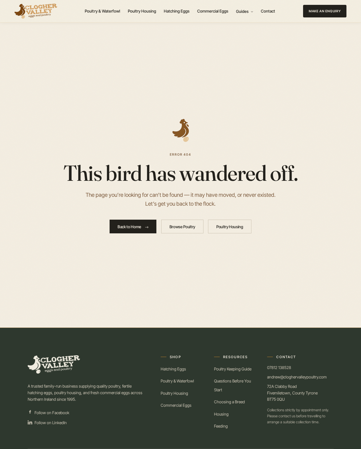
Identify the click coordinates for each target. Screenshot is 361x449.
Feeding (221, 426)
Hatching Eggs (177, 11)
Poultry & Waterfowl (102, 11)
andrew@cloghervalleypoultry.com (297, 376)
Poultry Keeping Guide (232, 368)
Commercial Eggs (213, 11)
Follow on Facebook (52, 412)
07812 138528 (279, 367)
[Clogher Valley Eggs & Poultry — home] (36, 11)
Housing (221, 414)
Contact (268, 11)
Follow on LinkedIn (51, 422)
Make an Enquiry (325, 11)
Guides (243, 11)
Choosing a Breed (229, 401)
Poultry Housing (142, 11)
